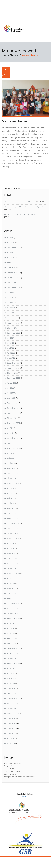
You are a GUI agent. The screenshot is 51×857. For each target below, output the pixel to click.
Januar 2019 (11, 518)
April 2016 (11, 633)
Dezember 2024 (13, 273)
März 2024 (11, 313)
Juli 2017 (10, 578)
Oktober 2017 (12, 568)
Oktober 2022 (12, 373)
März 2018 (11, 553)
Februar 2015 (12, 693)
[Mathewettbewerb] (25, 98)
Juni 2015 (10, 673)
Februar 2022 (12, 403)
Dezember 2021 (13, 408)
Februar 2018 (12, 558)
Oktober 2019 (12, 478)
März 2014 (11, 718)
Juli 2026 (10, 238)
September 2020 (13, 448)
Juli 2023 (10, 338)
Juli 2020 (10, 453)
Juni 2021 (10, 433)
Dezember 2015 (13, 648)
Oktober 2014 (12, 708)
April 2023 (11, 353)
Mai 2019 (10, 498)
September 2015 (13, 663)
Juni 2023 (10, 343)
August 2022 (12, 383)
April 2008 (11, 743)
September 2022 (13, 378)
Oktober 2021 (12, 418)
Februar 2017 (12, 593)
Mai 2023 (10, 348)
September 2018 (13, 538)
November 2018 (13, 528)
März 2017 (11, 588)
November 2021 (13, 413)
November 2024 (13, 278)
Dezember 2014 (13, 698)
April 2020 (11, 463)
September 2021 (13, 423)
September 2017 (13, 573)
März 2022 (11, 398)
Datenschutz (25, 796)
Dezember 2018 (13, 523)
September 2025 (13, 248)
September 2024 (13, 288)
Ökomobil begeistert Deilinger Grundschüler (24, 214)
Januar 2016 (11, 643)
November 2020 (13, 443)
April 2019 (11, 503)
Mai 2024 (10, 303)
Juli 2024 (10, 293)
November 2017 (13, 563)
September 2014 (13, 713)
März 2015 (11, 688)
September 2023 (13, 333)
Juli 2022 (10, 388)
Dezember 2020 (13, 438)
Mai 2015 (10, 678)
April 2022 (11, 393)
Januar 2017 (11, 598)
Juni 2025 (10, 258)
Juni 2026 (10, 243)
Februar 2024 (12, 318)
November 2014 (13, 703)
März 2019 (11, 508)
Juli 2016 (10, 623)
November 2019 (13, 473)
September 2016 (13, 618)
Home (4, 55)
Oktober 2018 (12, 533)
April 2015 (11, 683)
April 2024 (11, 308)
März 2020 (11, 468)
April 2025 (11, 263)
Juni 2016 (10, 628)
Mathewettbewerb (15, 121)
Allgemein (14, 55)
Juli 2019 (10, 488)
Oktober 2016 (12, 613)
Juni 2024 (10, 298)
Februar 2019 (12, 513)
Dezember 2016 (13, 603)
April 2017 (11, 583)
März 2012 (11, 728)
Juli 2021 (10, 428)
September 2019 (13, 483)
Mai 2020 (10, 458)
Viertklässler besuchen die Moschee (21, 202)
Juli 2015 (10, 668)
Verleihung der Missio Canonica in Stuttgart (24, 207)
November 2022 (13, 368)
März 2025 (11, 268)
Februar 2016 (12, 638)
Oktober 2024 (12, 283)
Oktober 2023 (12, 328)
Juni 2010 (10, 738)
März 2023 (11, 358)
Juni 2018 (10, 548)
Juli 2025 (10, 253)
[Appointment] (14, 29)
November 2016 (13, 608)
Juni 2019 (10, 493)
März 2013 (11, 723)
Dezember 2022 (13, 363)
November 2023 (13, 323)
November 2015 (13, 653)
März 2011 (11, 733)
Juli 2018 (10, 543)
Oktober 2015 (12, 658)
